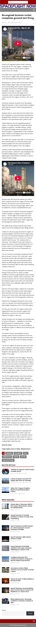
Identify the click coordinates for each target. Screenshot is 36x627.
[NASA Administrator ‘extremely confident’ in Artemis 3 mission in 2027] (5, 601)
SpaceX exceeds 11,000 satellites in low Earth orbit (22, 579)
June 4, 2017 (15, 493)
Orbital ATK (7, 457)
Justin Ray (22, 493)
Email (3, 445)
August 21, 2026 (15, 540)
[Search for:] (18, 2)
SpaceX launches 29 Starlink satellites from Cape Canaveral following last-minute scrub (21, 547)
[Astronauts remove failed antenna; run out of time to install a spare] (5, 570)
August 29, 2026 (15, 509)
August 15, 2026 (15, 593)
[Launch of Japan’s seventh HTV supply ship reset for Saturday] (5, 481)
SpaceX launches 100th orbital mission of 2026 (21, 537)
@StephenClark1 (26, 449)
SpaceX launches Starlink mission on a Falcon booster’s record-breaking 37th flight (22, 527)
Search (4, 610)
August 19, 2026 (15, 562)
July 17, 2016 (15, 473)
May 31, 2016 (6, 22)
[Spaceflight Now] (18, 7)
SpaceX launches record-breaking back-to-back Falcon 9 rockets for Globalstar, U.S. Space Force (22, 589)
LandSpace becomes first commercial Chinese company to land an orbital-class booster (21, 558)
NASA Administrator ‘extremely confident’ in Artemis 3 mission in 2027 (22, 600)
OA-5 (25, 453)
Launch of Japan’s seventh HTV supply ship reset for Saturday (21, 479)
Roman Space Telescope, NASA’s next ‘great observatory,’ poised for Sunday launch (21, 505)
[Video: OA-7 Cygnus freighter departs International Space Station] (5, 490)
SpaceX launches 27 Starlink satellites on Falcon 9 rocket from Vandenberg (22, 516)
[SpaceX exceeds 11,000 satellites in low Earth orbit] (5, 581)
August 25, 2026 (15, 520)
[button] (33, 9)
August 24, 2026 (15, 531)
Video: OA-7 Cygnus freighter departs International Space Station (20, 489)
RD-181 (23, 457)
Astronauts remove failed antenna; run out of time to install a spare (22, 569)
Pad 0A (16, 457)
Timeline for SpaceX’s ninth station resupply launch (22, 470)
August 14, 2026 (15, 604)
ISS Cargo (18, 453)
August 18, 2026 (15, 573)
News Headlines (8, 500)
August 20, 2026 (15, 551)
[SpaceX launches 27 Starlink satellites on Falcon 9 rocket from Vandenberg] (5, 517)
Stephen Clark (17, 22)
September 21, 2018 (17, 482)
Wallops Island (8, 460)
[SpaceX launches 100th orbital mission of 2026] (5, 539)
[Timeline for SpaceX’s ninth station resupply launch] (5, 471)
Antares (9, 453)
